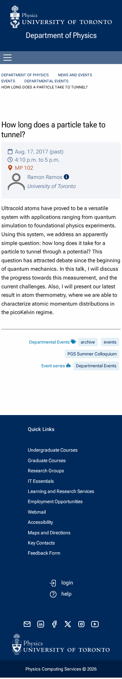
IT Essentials (41, 481)
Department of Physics (25, 75)
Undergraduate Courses (53, 450)
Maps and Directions (49, 532)
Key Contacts (41, 543)
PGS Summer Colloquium (92, 353)
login (67, 582)
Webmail (37, 512)
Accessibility (40, 522)
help (66, 594)
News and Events (75, 75)
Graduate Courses (47, 460)
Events (8, 81)
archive (88, 342)
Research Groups (46, 470)
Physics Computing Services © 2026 (61, 669)
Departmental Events (46, 81)
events (110, 342)
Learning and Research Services (61, 491)
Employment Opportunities (55, 501)
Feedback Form (44, 553)
